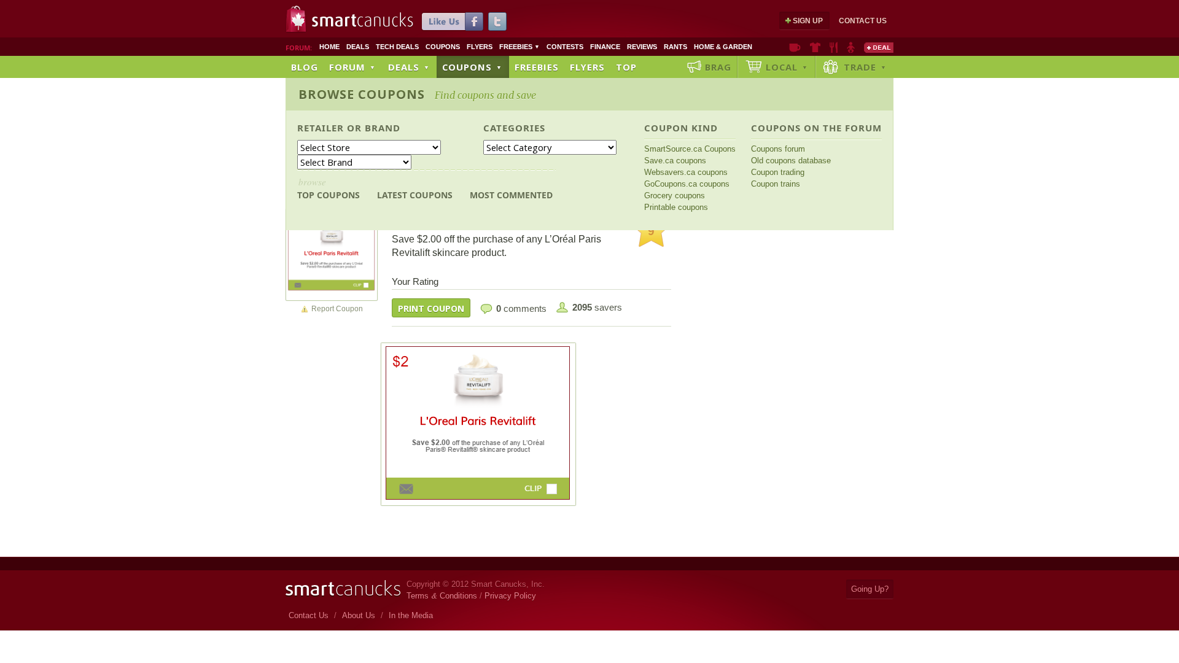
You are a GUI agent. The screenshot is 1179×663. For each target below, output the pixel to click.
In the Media (411, 615)
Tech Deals (397, 46)
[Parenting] (851, 47)
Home (329, 46)
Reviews (642, 46)
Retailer (320, 128)
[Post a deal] (878, 47)
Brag (718, 67)
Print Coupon (431, 308)
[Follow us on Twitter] (497, 21)
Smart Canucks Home (343, 588)
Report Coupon (337, 308)
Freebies (519, 46)
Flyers (479, 46)
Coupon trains (775, 183)
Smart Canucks (362, 20)
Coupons (443, 46)
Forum (352, 67)
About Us (358, 615)
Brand (382, 128)
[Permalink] (331, 254)
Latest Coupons (415, 195)
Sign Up (808, 21)
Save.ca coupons (675, 160)
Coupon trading (777, 172)
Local (787, 67)
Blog (304, 67)
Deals (357, 46)
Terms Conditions (442, 595)
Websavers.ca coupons (686, 172)
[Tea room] (795, 47)
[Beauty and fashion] (815, 47)
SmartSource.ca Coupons (690, 148)
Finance (605, 46)
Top (626, 67)
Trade (865, 67)
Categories (514, 128)
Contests (565, 46)
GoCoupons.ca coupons (687, 183)
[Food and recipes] (834, 47)
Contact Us (863, 21)
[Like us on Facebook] (452, 21)
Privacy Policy (510, 595)
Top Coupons (328, 188)
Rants (675, 46)
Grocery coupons (674, 195)
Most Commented (511, 195)
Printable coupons (676, 207)
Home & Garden (723, 46)
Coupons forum (778, 148)
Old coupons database (791, 160)
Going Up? (870, 589)
